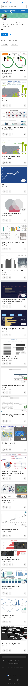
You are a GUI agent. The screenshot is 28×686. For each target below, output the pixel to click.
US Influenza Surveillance (10, 529)
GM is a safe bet (7, 185)
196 (24, 266)
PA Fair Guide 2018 (8, 500)
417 (24, 438)
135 (24, 152)
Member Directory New (9, 443)
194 (24, 209)
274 (24, 467)
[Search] (3, 6)
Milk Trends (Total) (8, 615)
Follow (5, 34)
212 (24, 295)
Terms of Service (10, 667)
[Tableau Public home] (7, 2)
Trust (4, 660)
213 (24, 180)
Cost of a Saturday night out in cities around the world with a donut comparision (13, 300)
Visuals (4, 99)
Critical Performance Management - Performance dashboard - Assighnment (13, 357)
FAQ (11, 660)
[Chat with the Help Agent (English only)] (22, 2)
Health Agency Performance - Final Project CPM (13, 243)
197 (24, 381)
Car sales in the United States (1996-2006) (13, 271)
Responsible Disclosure (17, 670)
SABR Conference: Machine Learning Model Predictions (13, 128)
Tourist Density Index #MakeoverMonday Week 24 (11, 558)
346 (24, 94)
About (14, 660)
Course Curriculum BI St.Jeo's (11, 213)
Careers (11, 663)
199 (24, 410)
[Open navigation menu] (25, 2)
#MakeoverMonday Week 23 (11, 586)
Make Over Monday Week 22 (11, 644)
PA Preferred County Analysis (11, 156)
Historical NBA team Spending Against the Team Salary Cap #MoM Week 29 (13, 472)
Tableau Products (21, 660)
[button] (10, 680)
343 (24, 66)
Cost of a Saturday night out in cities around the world (13, 329)
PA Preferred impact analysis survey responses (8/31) (13, 415)
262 (24, 639)
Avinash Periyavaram (7, 73)
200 (24, 352)
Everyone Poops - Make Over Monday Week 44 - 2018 (13, 70)
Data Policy (7, 670)
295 (24, 496)
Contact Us (16, 663)
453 (24, 611)
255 (24, 582)
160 (24, 324)
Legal (3, 667)
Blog (8, 660)
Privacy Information (21, 667)
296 (24, 123)
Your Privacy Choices (15, 675)
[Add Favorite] (25, 77)
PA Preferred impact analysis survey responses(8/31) (13, 386)
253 (24, 238)
